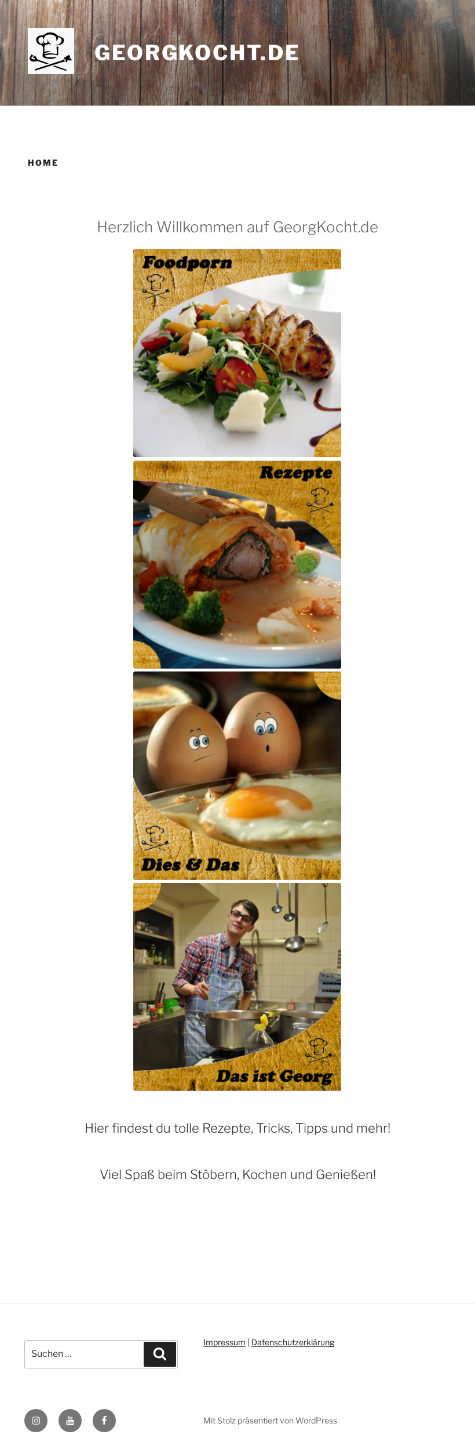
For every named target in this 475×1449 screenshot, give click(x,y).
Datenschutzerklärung (292, 1342)
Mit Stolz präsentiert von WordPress (270, 1420)
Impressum (224, 1342)
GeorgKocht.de (197, 52)
